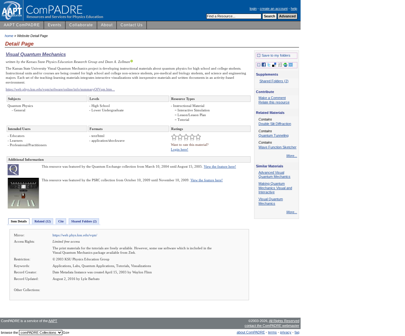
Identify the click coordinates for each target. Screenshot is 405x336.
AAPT (52, 321)
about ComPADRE (251, 332)
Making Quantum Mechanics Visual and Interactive (275, 188)
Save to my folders (276, 55)
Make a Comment (272, 98)
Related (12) (42, 221)
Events (54, 25)
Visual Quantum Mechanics (36, 54)
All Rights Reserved (284, 321)
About (107, 25)
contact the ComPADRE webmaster (272, 325)
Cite (61, 221)
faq (297, 332)
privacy (285, 332)
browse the (9, 332)
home (9, 36)
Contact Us (132, 25)
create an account (274, 8)
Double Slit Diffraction (275, 124)
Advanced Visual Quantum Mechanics (274, 175)
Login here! (179, 149)
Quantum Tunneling (274, 135)
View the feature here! (220, 166)
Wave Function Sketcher (277, 147)
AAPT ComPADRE (22, 25)
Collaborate (81, 25)
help (294, 8)
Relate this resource (274, 102)
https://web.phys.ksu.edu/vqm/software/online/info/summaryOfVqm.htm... (60, 89)
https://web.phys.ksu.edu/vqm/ (75, 235)
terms (272, 332)
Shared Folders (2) (84, 221)
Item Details (19, 221)
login (253, 8)
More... (291, 156)
